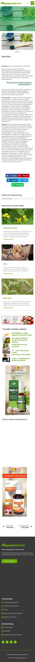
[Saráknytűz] (14, 491)
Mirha (5, 264)
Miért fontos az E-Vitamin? (21, 354)
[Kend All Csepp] (17, 390)
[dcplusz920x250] (17, 320)
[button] (12, 176)
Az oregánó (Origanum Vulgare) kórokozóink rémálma (20, 340)
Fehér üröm (7, 298)
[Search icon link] (27, 3)
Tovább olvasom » (8, 239)
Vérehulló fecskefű (10, 228)
